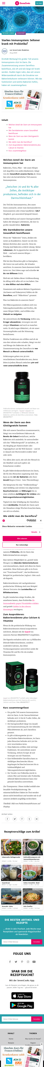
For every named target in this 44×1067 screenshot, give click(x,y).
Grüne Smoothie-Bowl (31, 883)
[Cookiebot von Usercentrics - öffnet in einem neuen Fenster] (27, 520)
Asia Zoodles (27, 906)
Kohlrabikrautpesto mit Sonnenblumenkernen (31, 858)
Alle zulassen (22, 538)
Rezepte (11, 1043)
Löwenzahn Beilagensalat (11, 857)
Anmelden (36, 942)
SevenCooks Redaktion (21, 50)
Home (11, 1039)
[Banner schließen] (41, 520)
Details (34, 532)
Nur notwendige (22, 545)
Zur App (39, 3)
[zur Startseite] (22, 3)
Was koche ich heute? (33, 1039)
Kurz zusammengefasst (17, 151)
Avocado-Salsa (7, 906)
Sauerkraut (6, 883)
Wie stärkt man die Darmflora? (20, 142)
